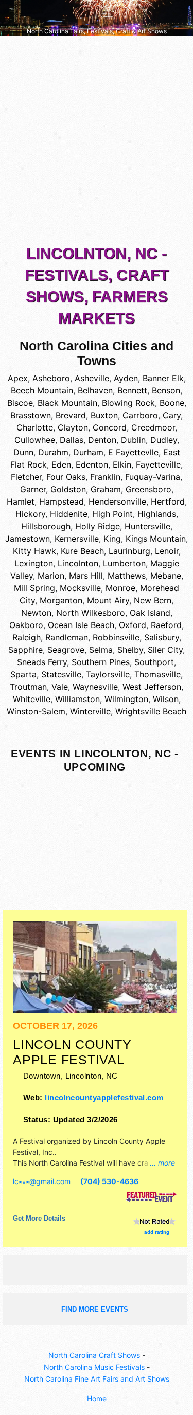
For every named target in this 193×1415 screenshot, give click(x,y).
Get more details (39, 1218)
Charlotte (34, 427)
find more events (94, 1309)
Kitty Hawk (34, 551)
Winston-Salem (36, 711)
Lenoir (167, 551)
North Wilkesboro (90, 612)
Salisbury (161, 637)
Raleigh (26, 637)
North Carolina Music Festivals (94, 1367)
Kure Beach (82, 551)
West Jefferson (151, 687)
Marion (51, 575)
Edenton (92, 464)
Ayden (126, 378)
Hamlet (20, 501)
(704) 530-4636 (109, 1181)
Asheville (92, 378)
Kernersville (77, 538)
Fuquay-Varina (152, 477)
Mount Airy (108, 600)
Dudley (163, 440)
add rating (156, 1232)
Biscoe (20, 403)
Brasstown (30, 415)
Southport (154, 662)
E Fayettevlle (133, 452)
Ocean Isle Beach (81, 625)
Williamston (77, 699)
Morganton (61, 600)
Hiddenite (68, 514)
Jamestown (27, 538)
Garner (33, 489)
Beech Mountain (42, 390)
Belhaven (95, 390)
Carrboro (140, 415)
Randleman (66, 637)
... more (162, 1162)
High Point (112, 514)
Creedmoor (153, 427)
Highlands (156, 514)
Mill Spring (34, 588)
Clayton (73, 427)
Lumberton (124, 563)
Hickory (30, 514)
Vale (59, 687)
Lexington (33, 563)
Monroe (120, 588)
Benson (166, 390)
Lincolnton (78, 563)
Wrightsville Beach (150, 711)
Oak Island (150, 612)
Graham (106, 489)
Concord (110, 427)
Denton (102, 440)
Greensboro (148, 489)
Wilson (166, 699)
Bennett (132, 390)
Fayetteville (158, 464)
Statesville (61, 674)
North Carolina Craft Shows (94, 1355)
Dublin (133, 440)
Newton (36, 612)
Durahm (53, 452)
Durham (88, 452)
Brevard (71, 415)
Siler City (165, 649)
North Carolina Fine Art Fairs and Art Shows (96, 1378)
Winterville (90, 711)
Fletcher (26, 477)
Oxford (132, 625)
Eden (61, 464)
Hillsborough (46, 526)
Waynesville (95, 687)
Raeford (166, 625)
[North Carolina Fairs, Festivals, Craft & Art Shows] (96, 17)
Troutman (28, 687)
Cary (172, 415)
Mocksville (80, 588)
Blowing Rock (128, 403)
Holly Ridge (97, 526)
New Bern (152, 600)
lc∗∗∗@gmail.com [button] (42, 1181)
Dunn (23, 452)
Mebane (165, 575)
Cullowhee (34, 440)
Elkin (122, 464)
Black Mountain (67, 403)
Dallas (71, 440)
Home (97, 1398)
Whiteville (31, 699)
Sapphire (25, 649)
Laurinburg (129, 551)
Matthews (127, 575)
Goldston (68, 489)
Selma (101, 649)
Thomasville (157, 674)
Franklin (105, 477)
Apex (18, 378)
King (112, 538)
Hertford (168, 501)
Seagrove (65, 649)
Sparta (23, 674)
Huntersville (147, 526)
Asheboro (51, 378)
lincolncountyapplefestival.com (104, 1097)
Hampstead (61, 501)
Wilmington (126, 699)
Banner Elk (163, 378)
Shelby (130, 649)
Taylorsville (108, 674)
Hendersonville (117, 501)
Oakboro (26, 625)
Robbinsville (116, 637)
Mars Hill (86, 575)
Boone (172, 403)
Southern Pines (101, 662)
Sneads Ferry (42, 662)
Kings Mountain (156, 538)
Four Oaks (65, 477)
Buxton (104, 415)
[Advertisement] (96, 142)
